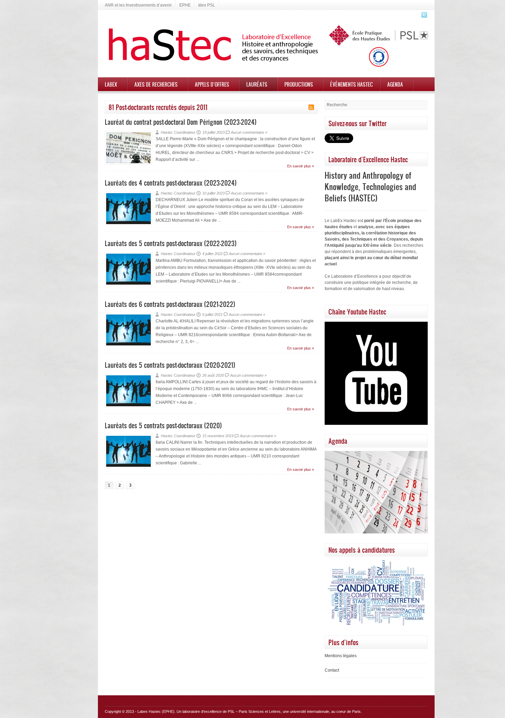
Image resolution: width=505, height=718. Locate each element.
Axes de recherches (156, 84)
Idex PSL (206, 5)
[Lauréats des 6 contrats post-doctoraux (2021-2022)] (128, 345)
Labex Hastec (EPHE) (156, 711)
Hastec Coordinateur (178, 132)
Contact (332, 670)
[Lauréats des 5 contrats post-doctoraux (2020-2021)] (128, 406)
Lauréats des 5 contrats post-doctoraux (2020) (163, 425)
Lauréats (256, 84)
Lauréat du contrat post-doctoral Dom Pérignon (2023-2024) (181, 122)
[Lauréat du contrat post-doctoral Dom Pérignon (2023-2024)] (128, 163)
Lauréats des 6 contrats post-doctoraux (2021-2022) (170, 304)
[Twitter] (423, 16)
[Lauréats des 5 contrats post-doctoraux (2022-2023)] (128, 284)
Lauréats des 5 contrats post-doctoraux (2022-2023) (171, 243)
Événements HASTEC (351, 84)
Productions (298, 84)
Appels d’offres (212, 84)
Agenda (395, 84)
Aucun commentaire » (249, 132)
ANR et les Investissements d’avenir (138, 5)
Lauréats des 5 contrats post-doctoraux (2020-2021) (170, 365)
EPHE (185, 5)
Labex (111, 84)
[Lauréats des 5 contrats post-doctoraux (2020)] (128, 466)
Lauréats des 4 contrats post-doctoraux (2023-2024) (171, 182)
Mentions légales (341, 655)
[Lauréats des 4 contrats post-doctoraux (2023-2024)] (128, 224)
